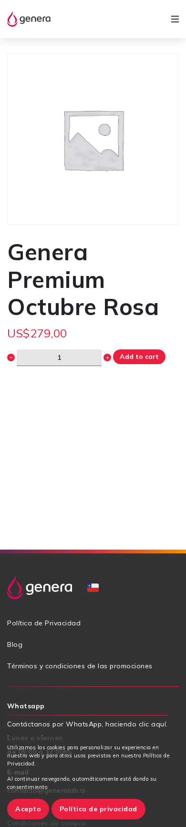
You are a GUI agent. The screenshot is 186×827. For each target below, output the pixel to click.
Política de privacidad (98, 809)
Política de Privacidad (44, 623)
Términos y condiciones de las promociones (80, 666)
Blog (14, 644)
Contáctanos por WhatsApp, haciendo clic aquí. (87, 724)
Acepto (28, 809)
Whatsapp (26, 706)
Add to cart (139, 356)
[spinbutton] (59, 357)
